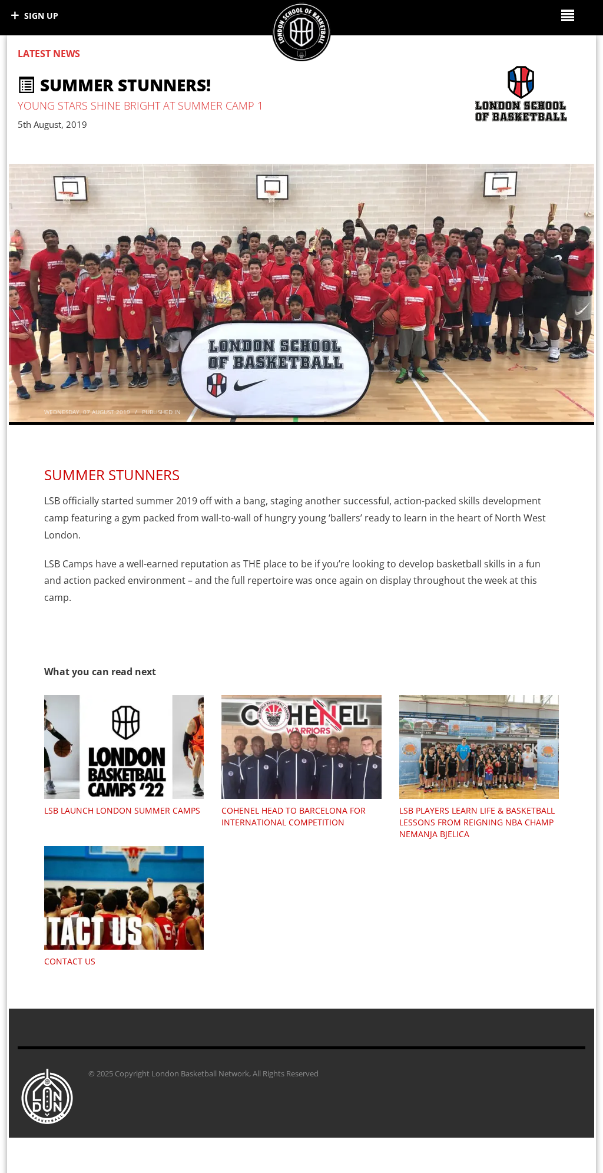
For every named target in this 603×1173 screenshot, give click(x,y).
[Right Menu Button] (567, 15)
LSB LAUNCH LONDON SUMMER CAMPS (122, 810)
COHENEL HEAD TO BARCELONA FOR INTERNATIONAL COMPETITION (293, 816)
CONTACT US (69, 961)
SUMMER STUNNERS (112, 474)
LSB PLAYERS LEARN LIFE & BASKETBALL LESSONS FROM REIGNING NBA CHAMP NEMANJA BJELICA (477, 822)
